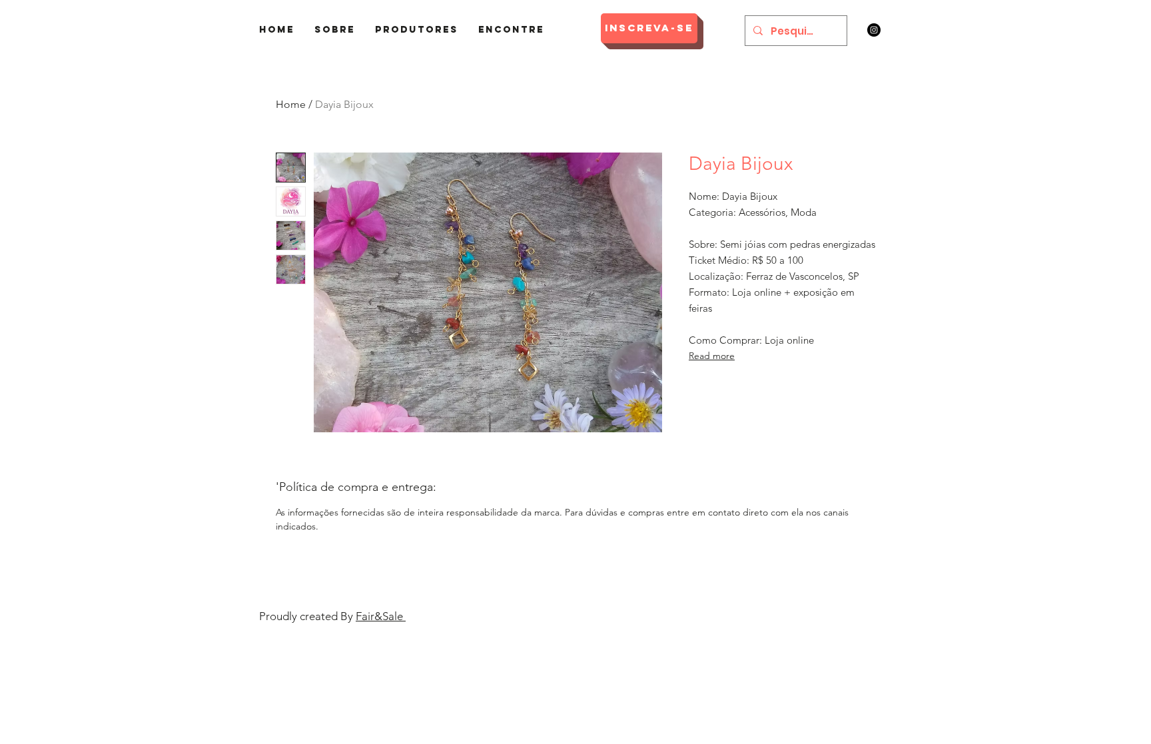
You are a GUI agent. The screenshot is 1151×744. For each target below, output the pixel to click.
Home (291, 104)
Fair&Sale (381, 616)
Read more (712, 356)
